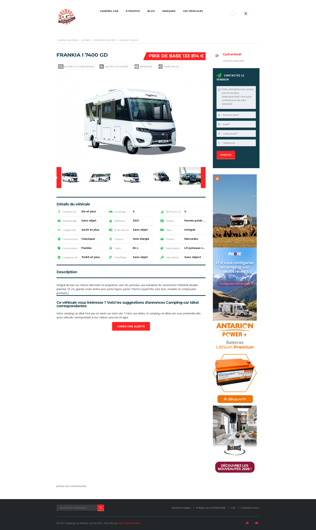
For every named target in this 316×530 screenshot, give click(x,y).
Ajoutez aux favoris (116, 66)
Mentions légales (181, 507)
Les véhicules (193, 11)
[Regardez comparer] (233, 13)
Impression (146, 66)
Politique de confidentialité (211, 507)
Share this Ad (171, 66)
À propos (133, 11)
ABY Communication (129, 523)
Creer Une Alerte (131, 326)
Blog (151, 11)
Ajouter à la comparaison (78, 66)
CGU (233, 507)
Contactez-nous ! (250, 507)
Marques (169, 11)
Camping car (109, 11)
